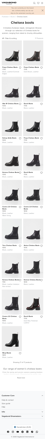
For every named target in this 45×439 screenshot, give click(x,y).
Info (3, 412)
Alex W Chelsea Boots (10, 103)
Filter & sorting (11, 38)
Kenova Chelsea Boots (10, 172)
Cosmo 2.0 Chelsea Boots (9, 208)
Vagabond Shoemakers (11, 416)
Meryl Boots (6, 353)
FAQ (3, 407)
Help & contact (8, 400)
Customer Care (8, 395)
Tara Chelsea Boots (9, 245)
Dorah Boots (28, 103)
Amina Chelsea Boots (32, 245)
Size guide (6, 403)
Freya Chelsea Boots (10, 67)
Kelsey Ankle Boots (9, 138)
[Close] (42, 10)
